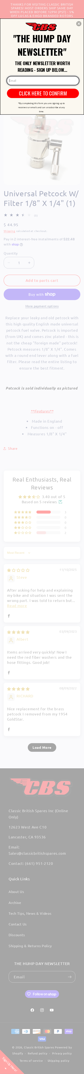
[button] (78, 23)
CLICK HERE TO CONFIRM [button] (43, 93)
